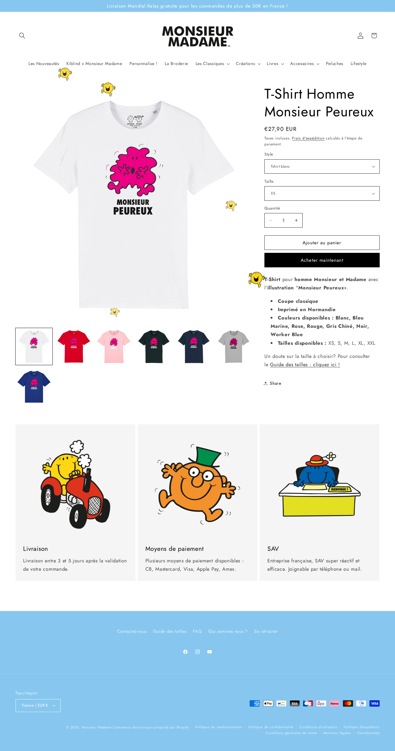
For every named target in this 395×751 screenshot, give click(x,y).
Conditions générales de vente (291, 732)
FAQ (197, 631)
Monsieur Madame (97, 727)
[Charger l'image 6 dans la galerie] (233, 346)
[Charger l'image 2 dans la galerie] (73, 346)
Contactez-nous (132, 631)
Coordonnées (368, 732)
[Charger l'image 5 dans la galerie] (193, 346)
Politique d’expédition (362, 726)
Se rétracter (266, 631)
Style (268, 154)
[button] (22, 35)
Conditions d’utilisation (318, 726)
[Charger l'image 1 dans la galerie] (34, 346)
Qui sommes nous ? (228, 631)
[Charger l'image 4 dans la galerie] (153, 346)
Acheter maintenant (322, 260)
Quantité (272, 208)
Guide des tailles (169, 631)
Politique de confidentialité (271, 726)
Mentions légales (337, 732)
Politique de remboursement (218, 726)
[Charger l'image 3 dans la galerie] (113, 346)
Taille (269, 181)
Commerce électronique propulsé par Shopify (151, 727)
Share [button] (275, 383)
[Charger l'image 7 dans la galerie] (34, 386)
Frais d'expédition (308, 138)
